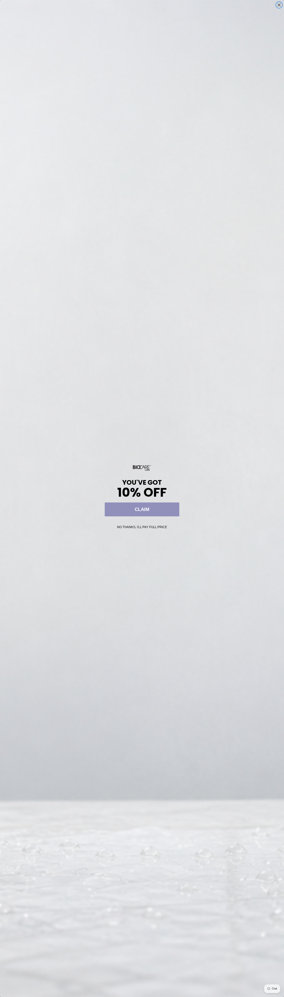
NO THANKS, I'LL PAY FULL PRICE (142, 527)
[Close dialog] (279, 5)
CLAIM (142, 509)
